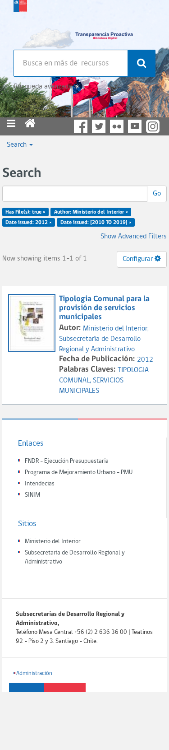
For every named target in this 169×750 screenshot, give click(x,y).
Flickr (116, 126)
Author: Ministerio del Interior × (91, 212)
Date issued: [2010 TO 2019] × (96, 222)
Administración (34, 673)
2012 (145, 359)
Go (157, 193)
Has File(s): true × (25, 212)
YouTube (135, 126)
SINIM (32, 495)
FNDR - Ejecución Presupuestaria (67, 461)
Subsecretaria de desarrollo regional (20, 22)
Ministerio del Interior (53, 541)
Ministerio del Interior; (116, 328)
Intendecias (40, 483)
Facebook (80, 126)
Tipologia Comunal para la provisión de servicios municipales (104, 308)
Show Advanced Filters (133, 236)
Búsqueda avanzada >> (46, 86)
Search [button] (17, 145)
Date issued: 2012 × (28, 222)
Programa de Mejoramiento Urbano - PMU (78, 472)
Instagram (153, 126)
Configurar (139, 259)
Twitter (98, 126)
